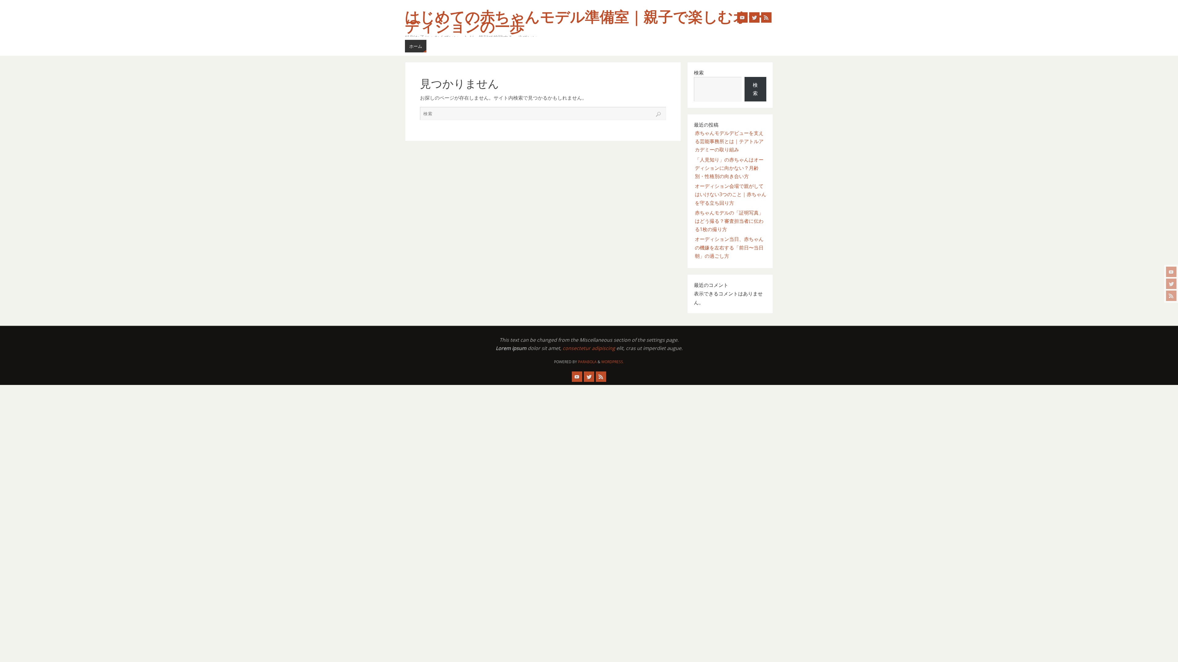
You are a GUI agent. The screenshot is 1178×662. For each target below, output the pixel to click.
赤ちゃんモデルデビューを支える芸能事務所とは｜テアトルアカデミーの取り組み (729, 141)
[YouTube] (1171, 272)
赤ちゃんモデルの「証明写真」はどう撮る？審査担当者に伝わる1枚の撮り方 (729, 221)
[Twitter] (1171, 284)
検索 (699, 72)
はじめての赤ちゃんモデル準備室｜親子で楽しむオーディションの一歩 (584, 22)
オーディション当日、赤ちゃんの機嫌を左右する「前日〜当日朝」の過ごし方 (729, 247)
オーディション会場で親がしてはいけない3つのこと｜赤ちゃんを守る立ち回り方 (730, 194)
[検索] (658, 114)
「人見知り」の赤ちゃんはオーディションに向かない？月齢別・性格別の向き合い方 (729, 168)
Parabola (587, 361)
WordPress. (612, 361)
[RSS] (1171, 296)
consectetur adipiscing (589, 348)
